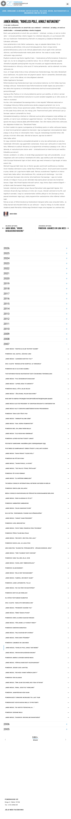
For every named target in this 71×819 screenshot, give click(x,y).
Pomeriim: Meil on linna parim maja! (18, 428)
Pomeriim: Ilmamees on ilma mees (17, 642)
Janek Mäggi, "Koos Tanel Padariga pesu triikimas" (23, 528)
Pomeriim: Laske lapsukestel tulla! (18, 583)
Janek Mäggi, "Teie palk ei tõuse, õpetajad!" (20, 468)
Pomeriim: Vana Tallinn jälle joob (17, 558)
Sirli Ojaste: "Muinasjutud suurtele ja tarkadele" (23, 363)
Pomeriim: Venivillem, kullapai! (16, 488)
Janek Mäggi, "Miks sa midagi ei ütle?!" (19, 498)
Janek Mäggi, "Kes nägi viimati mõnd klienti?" (21, 672)
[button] (5, 739)
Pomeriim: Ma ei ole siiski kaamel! (17, 368)
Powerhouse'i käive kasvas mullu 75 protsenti (22, 702)
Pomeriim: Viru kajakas (13, 677)
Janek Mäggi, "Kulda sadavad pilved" (18, 508)
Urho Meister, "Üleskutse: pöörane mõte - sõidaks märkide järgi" (28, 548)
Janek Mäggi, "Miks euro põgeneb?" (17, 637)
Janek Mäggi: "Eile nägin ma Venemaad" (19, 433)
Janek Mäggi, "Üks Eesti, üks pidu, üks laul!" (20, 538)
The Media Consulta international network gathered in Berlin (27, 483)
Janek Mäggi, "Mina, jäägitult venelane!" (20, 687)
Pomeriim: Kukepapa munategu (15, 627)
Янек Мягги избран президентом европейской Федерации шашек (28, 398)
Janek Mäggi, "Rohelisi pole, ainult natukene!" (22, 647)
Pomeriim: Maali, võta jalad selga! (17, 388)
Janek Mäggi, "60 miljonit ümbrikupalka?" (20, 563)
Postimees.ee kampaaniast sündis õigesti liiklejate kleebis (26, 448)
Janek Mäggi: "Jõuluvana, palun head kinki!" (21, 393)
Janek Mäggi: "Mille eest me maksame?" (19, 573)
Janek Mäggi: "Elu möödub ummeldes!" (18, 478)
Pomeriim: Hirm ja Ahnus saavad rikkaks (19, 617)
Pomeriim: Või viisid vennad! (15, 473)
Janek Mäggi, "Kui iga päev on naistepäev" (20, 588)
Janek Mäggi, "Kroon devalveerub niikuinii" (20, 652)
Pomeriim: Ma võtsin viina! (14, 458)
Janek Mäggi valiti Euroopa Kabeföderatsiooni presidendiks (27, 408)
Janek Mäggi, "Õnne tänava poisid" (17, 613)
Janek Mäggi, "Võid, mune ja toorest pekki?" (20, 622)
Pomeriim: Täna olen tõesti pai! (16, 413)
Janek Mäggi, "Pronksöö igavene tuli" (18, 608)
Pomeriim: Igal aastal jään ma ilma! (18, 354)
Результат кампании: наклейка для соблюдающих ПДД (25, 443)
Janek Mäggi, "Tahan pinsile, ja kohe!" (18, 463)
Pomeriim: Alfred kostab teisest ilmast (19, 438)
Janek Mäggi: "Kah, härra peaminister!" (19, 423)
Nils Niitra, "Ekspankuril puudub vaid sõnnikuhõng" (23, 513)
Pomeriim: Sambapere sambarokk (17, 503)
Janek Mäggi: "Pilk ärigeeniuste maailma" (20, 378)
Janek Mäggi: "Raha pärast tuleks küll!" (19, 453)
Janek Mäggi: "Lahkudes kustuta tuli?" (19, 359)
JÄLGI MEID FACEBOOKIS (14, 810)
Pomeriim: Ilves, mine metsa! (15, 523)
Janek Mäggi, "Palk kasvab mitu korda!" (19, 632)
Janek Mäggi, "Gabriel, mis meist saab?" (19, 578)
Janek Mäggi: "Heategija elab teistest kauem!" (21, 349)
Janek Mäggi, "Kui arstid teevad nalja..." (19, 707)
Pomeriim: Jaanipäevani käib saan (17, 692)
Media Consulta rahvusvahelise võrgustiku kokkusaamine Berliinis (29, 493)
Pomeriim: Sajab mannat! (14, 568)
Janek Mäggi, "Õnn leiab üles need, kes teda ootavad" (24, 682)
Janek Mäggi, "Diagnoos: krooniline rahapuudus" (22, 717)
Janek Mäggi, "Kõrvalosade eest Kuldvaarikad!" (22, 662)
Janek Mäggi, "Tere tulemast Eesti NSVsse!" (20, 553)
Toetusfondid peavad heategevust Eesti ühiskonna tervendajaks (28, 373)
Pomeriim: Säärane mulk (13, 712)
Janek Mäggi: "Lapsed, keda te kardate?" (19, 383)
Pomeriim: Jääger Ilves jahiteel (16, 667)
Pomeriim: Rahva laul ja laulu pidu (17, 543)
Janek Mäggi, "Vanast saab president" (19, 518)
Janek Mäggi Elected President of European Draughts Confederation (30, 403)
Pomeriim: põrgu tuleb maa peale (17, 533)
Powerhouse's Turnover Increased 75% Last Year (22, 697)
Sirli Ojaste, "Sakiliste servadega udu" (19, 603)
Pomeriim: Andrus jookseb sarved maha (19, 657)
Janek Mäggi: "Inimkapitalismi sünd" (18, 418)
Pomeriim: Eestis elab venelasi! (16, 593)
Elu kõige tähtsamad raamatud (16, 598)
